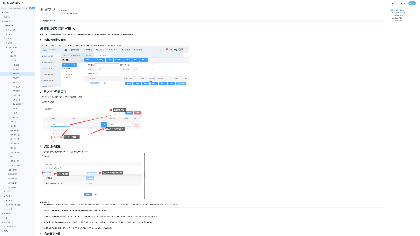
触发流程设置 (15, 139)
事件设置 (13, 122)
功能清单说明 (8, 21)
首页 (395, 3)
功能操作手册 (8, 25)
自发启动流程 (15, 165)
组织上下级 (16, 95)
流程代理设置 (12, 183)
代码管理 (9, 196)
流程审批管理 (12, 170)
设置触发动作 (15, 161)
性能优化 (7, 231)
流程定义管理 (12, 47)
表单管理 (9, 39)
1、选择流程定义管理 (398, 13)
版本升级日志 (8, 222)
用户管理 (9, 34)
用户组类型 (16, 87)
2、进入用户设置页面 (398, 15)
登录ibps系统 (10, 30)
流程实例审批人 (18, 104)
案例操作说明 (8, 213)
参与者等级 (16, 100)
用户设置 (13, 60)
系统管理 (9, 200)
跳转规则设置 (15, 130)
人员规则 (16, 65)
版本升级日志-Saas (10, 226)
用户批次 (16, 117)
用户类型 (16, 69)
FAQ (5, 218)
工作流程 (9, 43)
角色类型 (16, 78)
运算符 (15, 113)
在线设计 (13, 52)
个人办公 (9, 192)
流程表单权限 (15, 152)
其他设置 (13, 148)
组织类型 (16, 74)
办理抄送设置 (15, 143)
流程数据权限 (12, 178)
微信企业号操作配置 (13, 205)
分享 (413, 3)
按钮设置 (13, 126)
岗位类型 (16, 82)
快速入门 (7, 17)
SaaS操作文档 (10, 209)
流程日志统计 (12, 187)
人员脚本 (16, 108)
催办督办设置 (15, 135)
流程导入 (13, 157)
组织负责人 (16, 91)
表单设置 (13, 56)
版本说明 (7, 12)
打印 (404, 3)
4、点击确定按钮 (397, 21)
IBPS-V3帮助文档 (13, 3)
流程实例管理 (12, 174)
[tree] (17, 121)
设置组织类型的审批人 (397, 10)
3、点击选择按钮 (397, 18)
